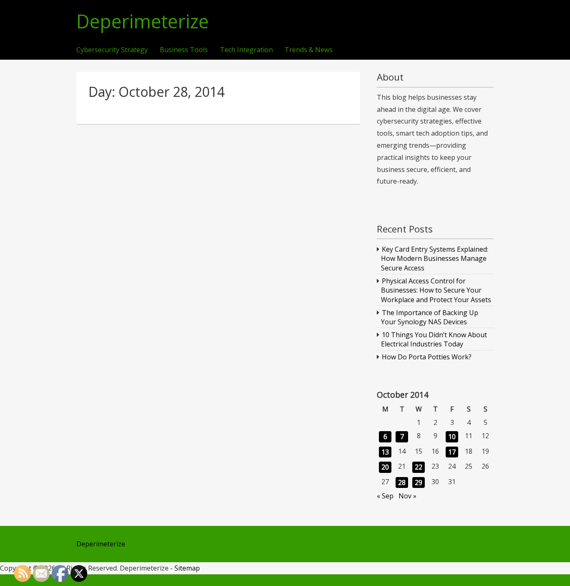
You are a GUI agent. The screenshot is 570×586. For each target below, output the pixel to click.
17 (452, 452)
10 (452, 436)
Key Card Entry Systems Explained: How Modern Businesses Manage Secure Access (435, 259)
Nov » (407, 495)
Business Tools (184, 50)
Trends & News (309, 50)
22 (418, 467)
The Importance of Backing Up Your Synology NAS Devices (430, 317)
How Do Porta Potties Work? (427, 356)
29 (418, 482)
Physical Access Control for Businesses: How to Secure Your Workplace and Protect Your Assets (436, 290)
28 (402, 482)
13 (385, 452)
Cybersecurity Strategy (112, 50)
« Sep (385, 495)
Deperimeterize (142, 21)
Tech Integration (246, 50)
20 (385, 467)
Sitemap (187, 568)
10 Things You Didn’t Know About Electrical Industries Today (434, 339)
